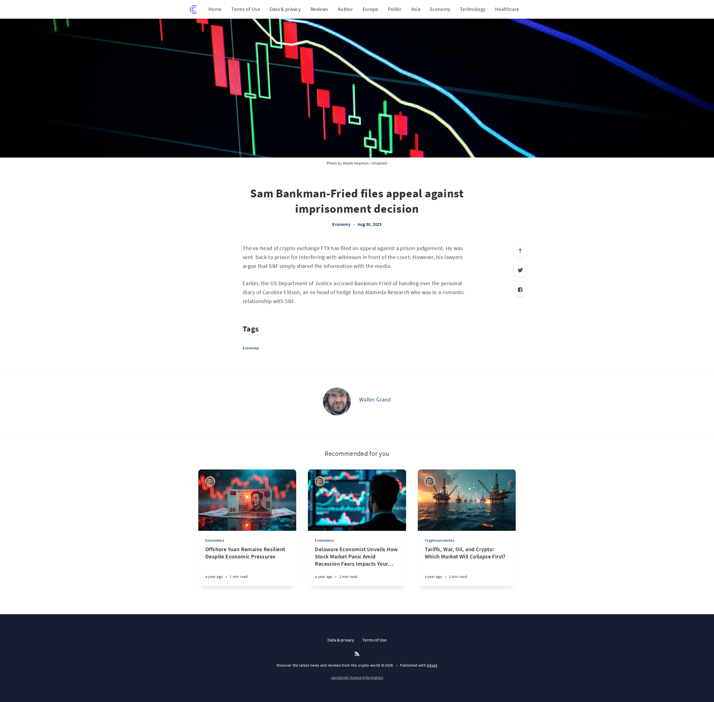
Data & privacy (285, 9)
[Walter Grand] (337, 401)
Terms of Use (245, 9)
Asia (415, 9)
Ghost (432, 665)
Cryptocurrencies (439, 540)
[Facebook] (520, 290)
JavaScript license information (357, 677)
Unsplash (379, 163)
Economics (214, 540)
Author (345, 9)
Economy (440, 9)
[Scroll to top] (520, 251)
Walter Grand (375, 399)
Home (214, 9)
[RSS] (357, 654)
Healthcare (507, 9)
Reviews (319, 9)
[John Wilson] (210, 481)
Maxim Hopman (356, 163)
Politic (395, 9)
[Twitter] (520, 270)
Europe (370, 9)
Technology (472, 9)
